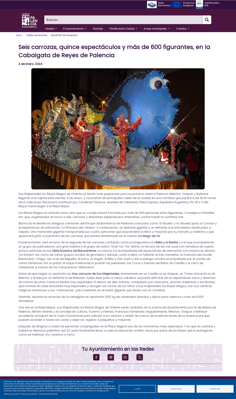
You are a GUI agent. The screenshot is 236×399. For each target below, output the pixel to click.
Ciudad (50, 29)
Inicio (19, 35)
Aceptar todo (215, 389)
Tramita (181, 29)
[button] (118, 128)
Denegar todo (176, 389)
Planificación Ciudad (122, 29)
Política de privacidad (11, 394)
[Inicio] (29, 20)
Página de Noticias (36, 35)
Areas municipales (155, 29)
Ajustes (137, 389)
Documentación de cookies (48, 394)
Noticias (98, 29)
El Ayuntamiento (73, 29)
